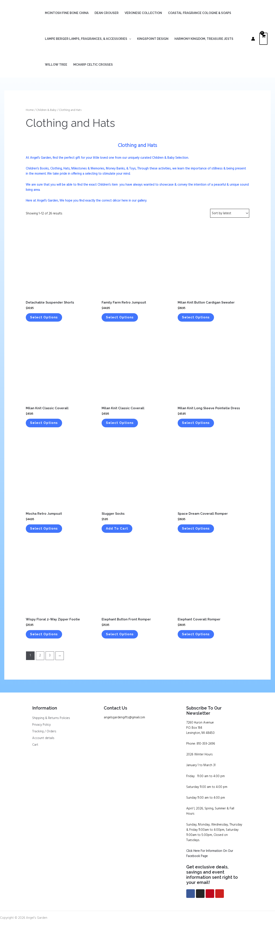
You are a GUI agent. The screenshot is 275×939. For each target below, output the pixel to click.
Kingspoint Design (152, 38)
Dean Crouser (107, 13)
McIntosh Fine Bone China (67, 13)
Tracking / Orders (44, 731)
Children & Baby (46, 110)
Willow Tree (56, 64)
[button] (129, 39)
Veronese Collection (143, 13)
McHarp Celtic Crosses (93, 64)
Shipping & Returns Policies (51, 718)
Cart (35, 744)
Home (30, 110)
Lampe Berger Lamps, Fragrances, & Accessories (86, 38)
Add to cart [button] (117, 528)
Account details (43, 738)
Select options (44, 317)
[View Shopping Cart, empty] (263, 39)
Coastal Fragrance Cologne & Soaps (199, 13)
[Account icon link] (253, 39)
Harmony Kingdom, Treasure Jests (203, 38)
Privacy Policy (41, 724)
